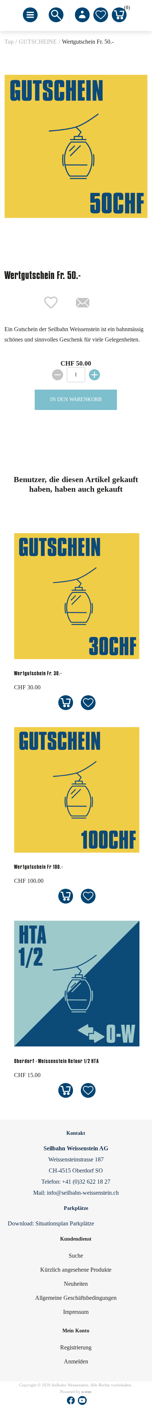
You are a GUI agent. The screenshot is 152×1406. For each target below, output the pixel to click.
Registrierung (75, 1347)
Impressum (76, 1312)
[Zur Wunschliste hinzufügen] (88, 702)
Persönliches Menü (82, 14)
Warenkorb (125, 8)
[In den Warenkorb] (65, 702)
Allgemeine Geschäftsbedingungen (76, 1298)
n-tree (86, 1391)
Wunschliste (100, 14)
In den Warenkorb (75, 399)
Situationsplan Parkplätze (64, 1223)
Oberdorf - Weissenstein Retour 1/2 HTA (56, 1061)
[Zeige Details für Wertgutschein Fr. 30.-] (76, 658)
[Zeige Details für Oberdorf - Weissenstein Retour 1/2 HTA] (76, 1046)
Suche (76, 1255)
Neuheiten (76, 1284)
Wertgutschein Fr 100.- (38, 867)
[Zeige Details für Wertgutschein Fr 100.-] (76, 852)
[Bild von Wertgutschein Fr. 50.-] (75, 147)
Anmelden (76, 1361)
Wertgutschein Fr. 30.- (38, 673)
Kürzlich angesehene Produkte (75, 1270)
